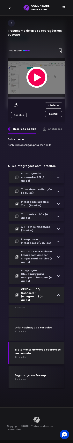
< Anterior (53, 105)
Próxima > (54, 114)
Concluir (18, 115)
